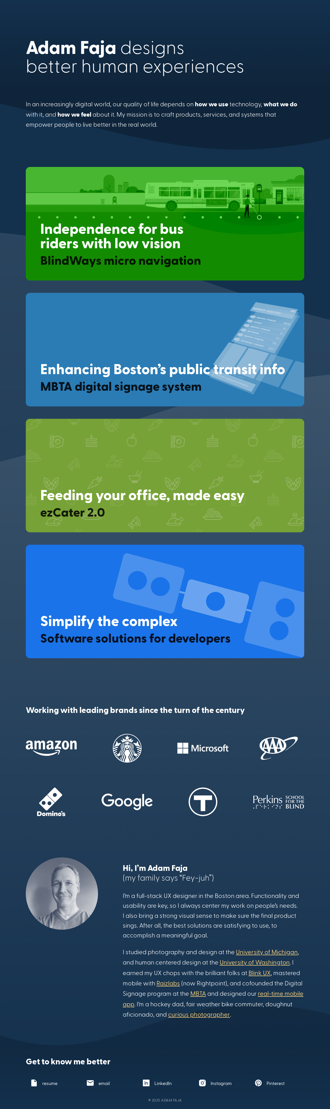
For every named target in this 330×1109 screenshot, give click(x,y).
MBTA (198, 993)
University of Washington (255, 962)
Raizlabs (168, 983)
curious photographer (199, 1014)
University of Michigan (267, 951)
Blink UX (260, 972)
